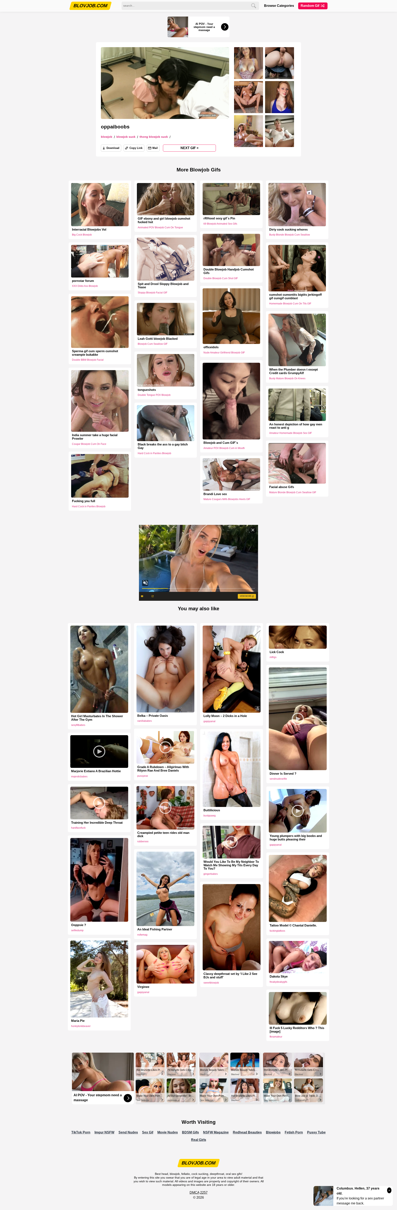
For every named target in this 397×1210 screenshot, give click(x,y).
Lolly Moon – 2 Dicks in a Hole (225, 716)
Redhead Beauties (247, 1132)
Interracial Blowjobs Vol (89, 229)
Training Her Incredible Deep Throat (97, 822)
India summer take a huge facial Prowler (94, 436)
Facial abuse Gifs (281, 487)
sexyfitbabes (78, 725)
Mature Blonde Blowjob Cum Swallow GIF (292, 492)
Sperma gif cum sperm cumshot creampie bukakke (95, 352)
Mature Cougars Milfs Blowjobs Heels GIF (226, 499)
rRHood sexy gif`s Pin (219, 218)
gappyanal (209, 721)
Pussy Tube (316, 1132)
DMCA (194, 1192)
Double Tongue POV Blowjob (154, 395)
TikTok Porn (80, 1132)
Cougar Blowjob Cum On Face (89, 444)
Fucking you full (83, 501)
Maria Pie (78, 1020)
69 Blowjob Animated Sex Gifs (220, 223)
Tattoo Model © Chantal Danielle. (293, 925)
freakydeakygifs (278, 981)
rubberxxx (142, 841)
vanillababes (144, 720)
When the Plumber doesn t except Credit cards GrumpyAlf (293, 371)
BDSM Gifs (190, 1132)
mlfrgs (273, 657)
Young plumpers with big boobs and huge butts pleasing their (296, 837)
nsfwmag (142, 934)
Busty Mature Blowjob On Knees (287, 378)
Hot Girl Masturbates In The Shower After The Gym (97, 718)
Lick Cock (277, 652)
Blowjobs (273, 1132)
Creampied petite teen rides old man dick (163, 834)
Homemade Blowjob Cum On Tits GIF (290, 303)
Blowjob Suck (125, 136)
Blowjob (106, 136)
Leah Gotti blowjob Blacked (158, 338)
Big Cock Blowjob (82, 234)
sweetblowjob (211, 982)
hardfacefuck (78, 827)
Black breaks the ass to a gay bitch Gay (163, 446)
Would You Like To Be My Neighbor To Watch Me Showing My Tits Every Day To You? (231, 865)
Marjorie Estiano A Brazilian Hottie (96, 771)
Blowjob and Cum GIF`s (220, 442)
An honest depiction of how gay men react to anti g (295, 425)
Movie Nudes (167, 1132)
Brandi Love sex (215, 493)
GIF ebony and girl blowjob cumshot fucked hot (164, 220)
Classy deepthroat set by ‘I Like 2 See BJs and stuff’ (230, 975)
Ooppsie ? (78, 925)
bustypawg (209, 815)
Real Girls (198, 1140)
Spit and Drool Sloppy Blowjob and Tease (163, 285)
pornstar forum (83, 280)
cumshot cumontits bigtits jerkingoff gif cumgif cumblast (295, 296)
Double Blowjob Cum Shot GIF (220, 278)
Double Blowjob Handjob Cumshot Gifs (228, 271)
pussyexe (142, 775)
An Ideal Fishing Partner (154, 929)
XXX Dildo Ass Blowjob (85, 286)
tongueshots (147, 389)
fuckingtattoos (277, 930)
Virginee (143, 987)
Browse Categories (279, 5)
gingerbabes (210, 873)
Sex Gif (147, 1132)
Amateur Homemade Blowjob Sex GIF (290, 433)
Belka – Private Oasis (152, 715)
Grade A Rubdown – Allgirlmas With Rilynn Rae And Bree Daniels (163, 768)
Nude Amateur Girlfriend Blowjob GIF (224, 352)
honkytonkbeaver (81, 1026)
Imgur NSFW (104, 1132)
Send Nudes (128, 1132)
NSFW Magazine (216, 1132)
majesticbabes (79, 776)
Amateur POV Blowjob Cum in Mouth (224, 448)
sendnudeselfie (278, 778)
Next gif (189, 148)
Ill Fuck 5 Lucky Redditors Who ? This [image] (297, 1029)
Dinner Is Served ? (283, 773)
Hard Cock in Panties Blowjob (154, 453)
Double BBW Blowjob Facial (88, 360)
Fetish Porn (294, 1132)
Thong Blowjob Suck (154, 136)
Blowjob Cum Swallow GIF (152, 343)
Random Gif (310, 5)
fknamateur (276, 1036)
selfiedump (77, 930)
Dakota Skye (279, 976)
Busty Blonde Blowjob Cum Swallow (289, 234)
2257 (204, 1192)
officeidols (211, 347)
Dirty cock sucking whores (288, 229)
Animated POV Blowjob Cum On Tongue (160, 227)
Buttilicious (211, 810)
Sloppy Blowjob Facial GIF (152, 292)
